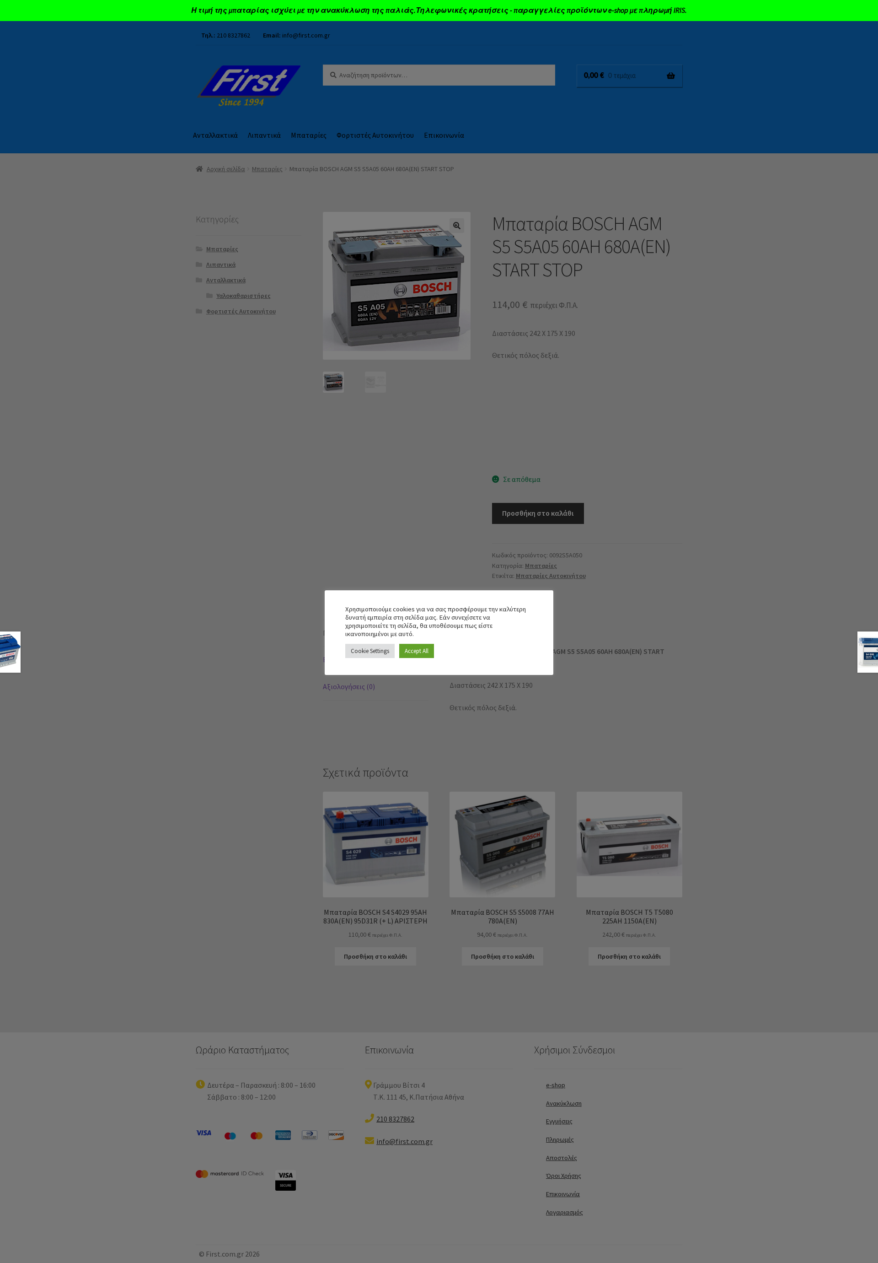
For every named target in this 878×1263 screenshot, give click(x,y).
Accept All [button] (416, 651)
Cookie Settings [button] (370, 651)
